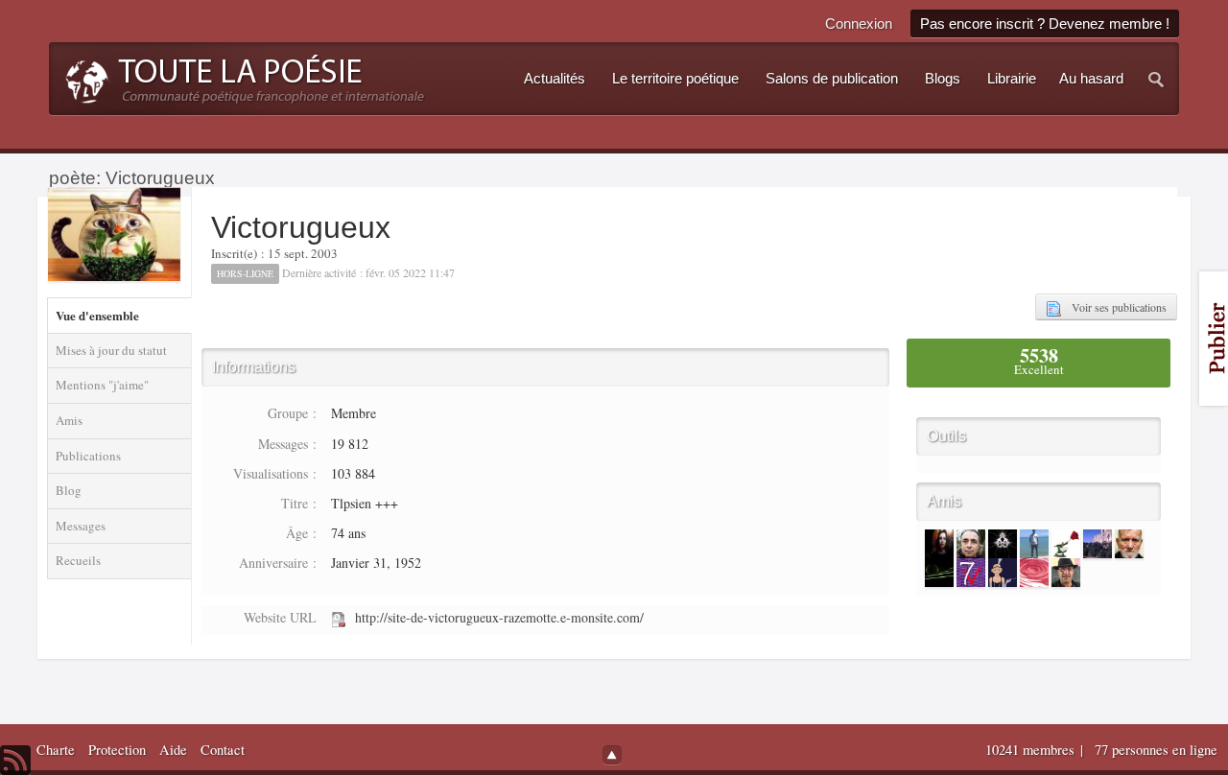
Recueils (78, 560)
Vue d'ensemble (97, 315)
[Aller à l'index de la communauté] (239, 76)
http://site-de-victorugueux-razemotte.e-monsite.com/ (499, 617)
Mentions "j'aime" (102, 384)
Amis (69, 420)
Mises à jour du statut (111, 350)
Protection (117, 749)
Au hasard (1091, 78)
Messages (81, 525)
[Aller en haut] (612, 754)
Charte (55, 749)
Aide (173, 749)
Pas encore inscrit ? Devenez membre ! (1044, 23)
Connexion (858, 23)
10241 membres (1031, 749)
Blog (69, 490)
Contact (223, 749)
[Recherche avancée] (1157, 78)
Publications (88, 455)
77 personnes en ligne (1156, 749)
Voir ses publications (1114, 307)
